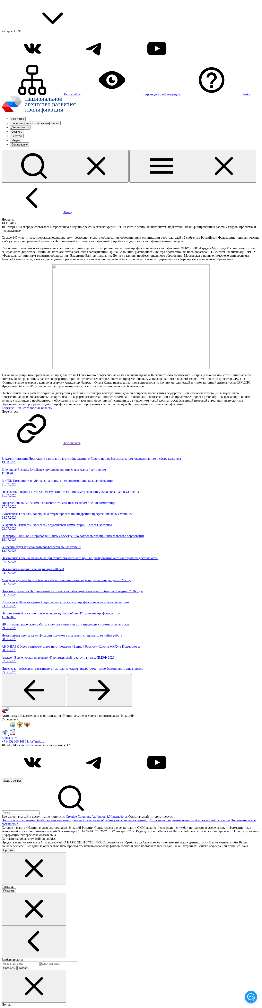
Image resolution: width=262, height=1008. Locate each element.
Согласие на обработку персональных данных (115, 820)
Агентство (17, 118)
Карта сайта (10, 737)
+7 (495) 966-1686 (14, 741)
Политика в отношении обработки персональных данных (42, 820)
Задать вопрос (12, 780)
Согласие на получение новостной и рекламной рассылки (189, 820)
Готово (23, 968)
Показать (9, 890)
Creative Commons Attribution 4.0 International (97, 816)
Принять (8, 850)
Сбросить (9, 968)
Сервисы (16, 131)
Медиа (15, 140)
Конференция (11, 408)
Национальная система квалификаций (35, 123)
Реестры (16, 136)
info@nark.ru (35, 741)
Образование (19, 144)
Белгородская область (36, 408)
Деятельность (20, 127)
